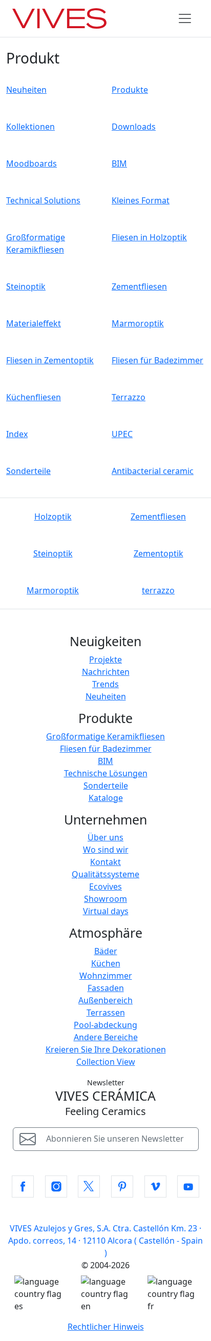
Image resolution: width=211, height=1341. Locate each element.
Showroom (105, 898)
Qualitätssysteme (105, 874)
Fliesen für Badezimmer (106, 748)
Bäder (105, 951)
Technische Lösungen (105, 773)
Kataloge (106, 797)
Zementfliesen (158, 516)
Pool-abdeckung (105, 1024)
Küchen (105, 963)
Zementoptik (158, 553)
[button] (23, 1186)
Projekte (105, 659)
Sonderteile (105, 785)
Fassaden (106, 988)
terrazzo (158, 590)
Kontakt (105, 862)
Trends (105, 684)
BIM (105, 761)
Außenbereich (105, 1000)
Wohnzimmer (105, 975)
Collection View (105, 1061)
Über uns (105, 837)
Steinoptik (53, 553)
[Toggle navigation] (185, 18)
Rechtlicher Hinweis (106, 1326)
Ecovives (105, 886)
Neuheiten (106, 696)
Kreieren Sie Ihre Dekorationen (106, 1049)
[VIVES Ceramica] (59, 18)
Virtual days (106, 911)
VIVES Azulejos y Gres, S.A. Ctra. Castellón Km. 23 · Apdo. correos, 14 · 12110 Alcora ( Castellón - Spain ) (105, 1241)
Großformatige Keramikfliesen (105, 736)
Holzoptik (53, 516)
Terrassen (106, 1012)
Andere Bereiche (106, 1037)
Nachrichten (106, 671)
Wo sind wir (106, 849)
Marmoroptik (53, 590)
